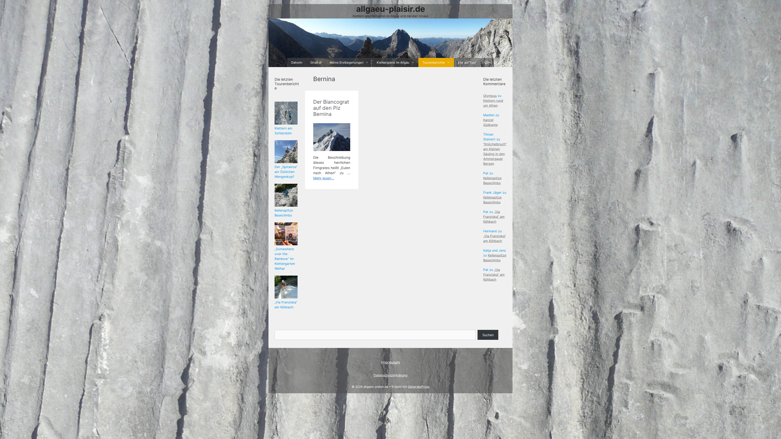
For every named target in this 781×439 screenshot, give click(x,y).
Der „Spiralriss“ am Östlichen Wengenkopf (286, 172)
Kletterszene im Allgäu (393, 62)
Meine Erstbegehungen (346, 62)
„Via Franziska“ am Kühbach (494, 217)
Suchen (488, 335)
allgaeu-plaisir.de (390, 9)
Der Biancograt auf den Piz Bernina (331, 108)
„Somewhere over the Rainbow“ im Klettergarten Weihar (285, 259)
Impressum (390, 362)
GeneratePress (419, 387)
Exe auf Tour (467, 62)
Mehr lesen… (323, 178)
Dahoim (296, 62)
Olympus (490, 96)
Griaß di (316, 62)
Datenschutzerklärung (390, 375)
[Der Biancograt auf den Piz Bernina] (331, 137)
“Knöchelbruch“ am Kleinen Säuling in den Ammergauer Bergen (494, 154)
